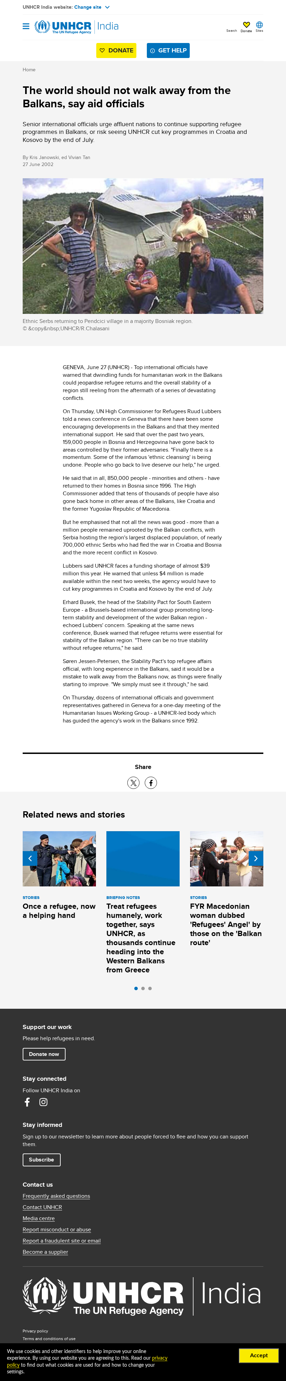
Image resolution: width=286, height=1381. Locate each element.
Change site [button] (87, 6)
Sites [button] (259, 30)
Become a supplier (45, 1252)
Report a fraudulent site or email (62, 1241)
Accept (259, 1355)
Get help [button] (172, 50)
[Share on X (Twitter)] (133, 783)
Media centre (39, 1218)
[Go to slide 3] (151, 990)
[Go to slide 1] (137, 990)
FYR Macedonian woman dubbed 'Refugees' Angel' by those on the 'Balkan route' (226, 924)
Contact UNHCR (42, 1207)
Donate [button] (246, 30)
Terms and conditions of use (49, 1339)
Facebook (27, 1102)
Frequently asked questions (56, 1196)
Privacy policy (35, 1331)
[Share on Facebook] (151, 783)
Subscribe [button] (41, 1160)
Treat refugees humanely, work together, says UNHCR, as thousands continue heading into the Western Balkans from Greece (140, 938)
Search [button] (231, 30)
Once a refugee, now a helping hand (59, 910)
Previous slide (30, 858)
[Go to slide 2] (144, 990)
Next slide (256, 858)
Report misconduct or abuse (57, 1229)
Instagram (43, 1102)
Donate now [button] (44, 1054)
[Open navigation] (26, 26)
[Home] (58, 27)
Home (29, 69)
